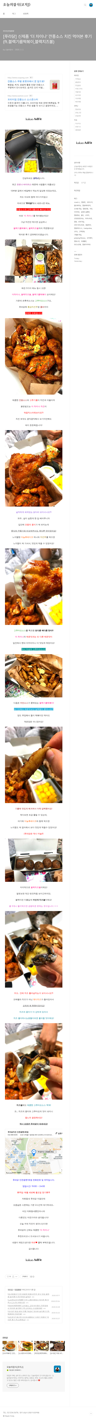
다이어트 (77, 212)
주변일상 (78, 79)
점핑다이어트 (86, 244)
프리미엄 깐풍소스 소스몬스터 (23, 99)
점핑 (75, 222)
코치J (76, 106)
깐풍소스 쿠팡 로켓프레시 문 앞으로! (26, 81)
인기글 (83, 183)
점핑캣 (83, 202)
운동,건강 (78, 113)
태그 (14, 14)
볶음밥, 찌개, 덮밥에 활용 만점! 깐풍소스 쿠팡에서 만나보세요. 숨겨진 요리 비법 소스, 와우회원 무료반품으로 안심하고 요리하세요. (26, 86)
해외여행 (78, 102)
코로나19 (89, 202)
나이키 (87, 215)
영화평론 (78, 130)
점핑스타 (77, 241)
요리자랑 (78, 95)
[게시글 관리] (16, 1276)
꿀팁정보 (78, 82)
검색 (85, 5)
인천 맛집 (81, 222)
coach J (77, 202)
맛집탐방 (17, 1290)
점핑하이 (88, 225)
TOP (91, 1414)
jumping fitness (79, 238)
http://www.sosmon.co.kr (18, 96)
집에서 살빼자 (85, 212)
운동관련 (78, 116)
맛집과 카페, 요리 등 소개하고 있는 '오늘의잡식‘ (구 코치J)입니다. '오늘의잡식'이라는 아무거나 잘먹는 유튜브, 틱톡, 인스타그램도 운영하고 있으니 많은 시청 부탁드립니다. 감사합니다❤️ (30, 1378)
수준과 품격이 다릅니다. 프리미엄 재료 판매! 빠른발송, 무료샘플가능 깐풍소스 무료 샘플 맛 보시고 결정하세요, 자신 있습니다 (34, 104)
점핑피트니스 (78, 228)
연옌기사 (78, 127)
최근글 (76, 183)
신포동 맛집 (77, 209)
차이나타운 (88, 218)
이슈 (75, 120)
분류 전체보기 (79, 71)
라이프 (10, 1290)
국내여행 (78, 98)
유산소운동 (77, 244)
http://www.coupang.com (18, 78)
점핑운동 (78, 109)
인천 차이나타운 (79, 225)
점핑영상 (77, 215)
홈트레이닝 (77, 205)
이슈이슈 (78, 123)
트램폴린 (83, 241)
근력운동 (82, 231)
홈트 (82, 215)
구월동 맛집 (77, 235)
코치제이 (89, 238)
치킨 (91, 209)
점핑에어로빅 (86, 205)
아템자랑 (78, 92)
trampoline (88, 228)
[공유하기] (13, 1276)
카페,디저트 (78, 89)
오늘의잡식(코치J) (16, 5)
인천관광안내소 (79, 218)
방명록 (25, 14)
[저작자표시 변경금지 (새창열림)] (32, 1277)
